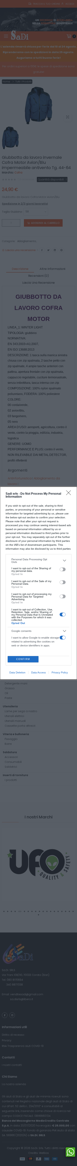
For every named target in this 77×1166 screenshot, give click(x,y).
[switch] (63, 569)
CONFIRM (23, 659)
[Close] (69, 493)
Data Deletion (17, 672)
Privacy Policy (60, 672)
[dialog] (38, 583)
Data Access (38, 672)
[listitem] (38, 560)
